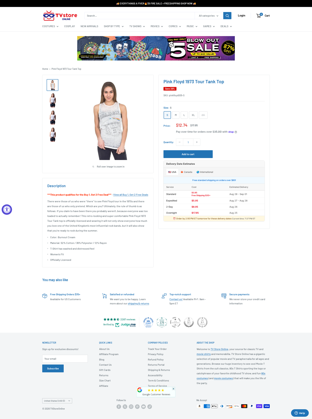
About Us (104, 348)
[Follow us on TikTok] (149, 406)
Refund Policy (156, 359)
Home (45, 68)
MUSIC (190, 26)
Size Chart (105, 380)
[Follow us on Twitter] (125, 406)
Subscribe (53, 368)
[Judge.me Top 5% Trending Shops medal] (202, 322)
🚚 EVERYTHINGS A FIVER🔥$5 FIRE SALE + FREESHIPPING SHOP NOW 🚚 (156, 3)
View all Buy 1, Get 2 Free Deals (130, 194)
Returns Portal (156, 364)
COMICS (173, 26)
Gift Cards (104, 369)
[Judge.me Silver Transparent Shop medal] (175, 322)
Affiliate (103, 385)
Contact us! (176, 299)
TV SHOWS (135, 26)
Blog (101, 359)
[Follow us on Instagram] (131, 406)
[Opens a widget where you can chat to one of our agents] (300, 413)
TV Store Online (219, 349)
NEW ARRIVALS (89, 26)
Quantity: (168, 142)
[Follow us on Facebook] (119, 406)
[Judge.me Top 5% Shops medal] (189, 322)
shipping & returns (138, 303)
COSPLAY (69, 26)
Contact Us (105, 364)
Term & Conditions (158, 380)
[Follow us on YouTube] (143, 406)
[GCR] (140, 390)
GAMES (207, 26)
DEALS (224, 26)
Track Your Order (157, 348)
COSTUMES (48, 26)
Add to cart (188, 154)
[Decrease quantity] (179, 142)
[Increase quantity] (196, 142)
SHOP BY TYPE (112, 26)
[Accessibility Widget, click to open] (7, 209)
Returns (103, 375)
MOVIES (155, 26)
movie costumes (223, 378)
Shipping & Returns (159, 369)
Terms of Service (157, 385)
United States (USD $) (54, 400)
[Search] (227, 15)
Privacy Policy (155, 354)
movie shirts (204, 353)
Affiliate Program (108, 354)
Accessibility (155, 375)
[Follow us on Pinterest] (137, 406)
